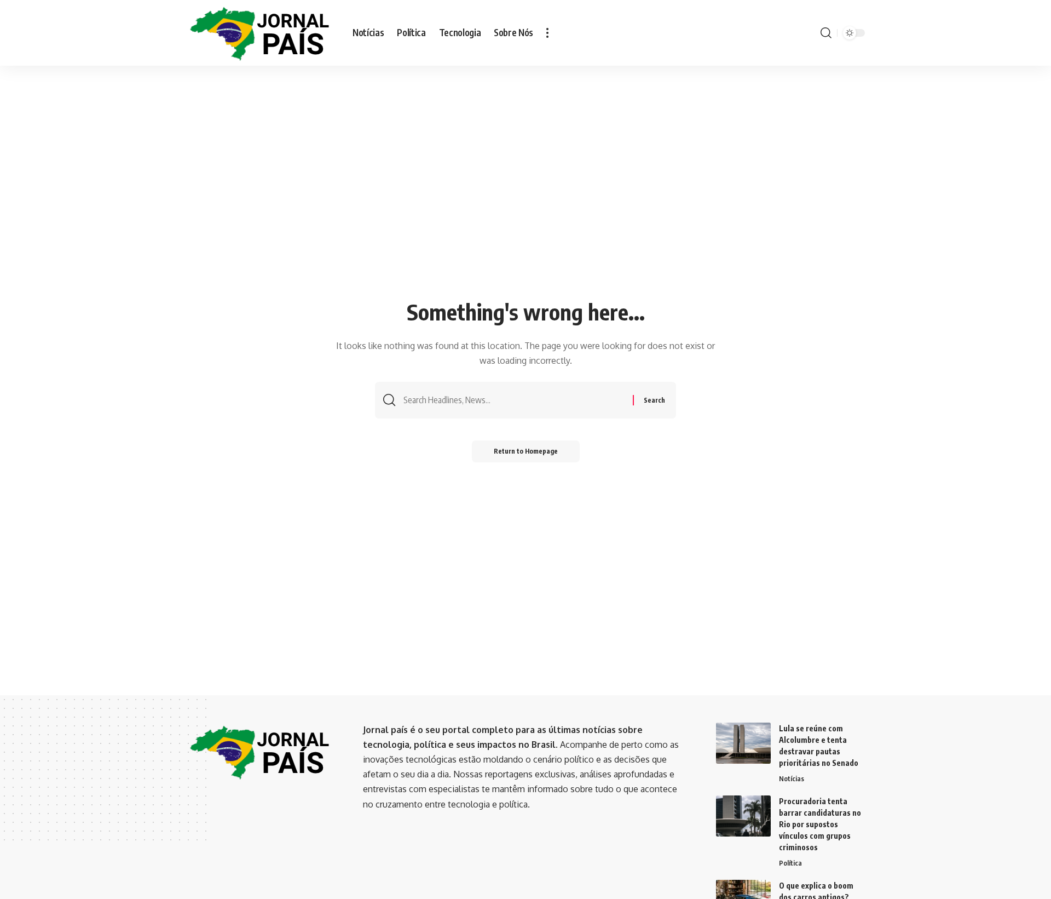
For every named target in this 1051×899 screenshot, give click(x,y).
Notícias (791, 778)
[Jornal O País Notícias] (260, 33)
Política (790, 862)
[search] (826, 33)
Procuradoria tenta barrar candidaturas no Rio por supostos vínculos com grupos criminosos (820, 824)
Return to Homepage (526, 451)
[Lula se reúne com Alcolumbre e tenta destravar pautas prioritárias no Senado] (743, 743)
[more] (547, 33)
